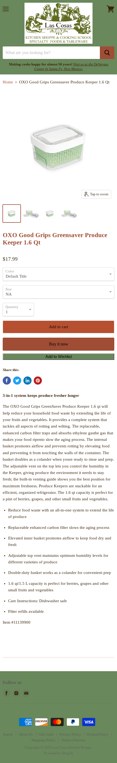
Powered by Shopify (58, 753)
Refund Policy (97, 734)
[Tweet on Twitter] (17, 380)
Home (8, 82)
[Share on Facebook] (7, 380)
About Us (26, 734)
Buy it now (58, 344)
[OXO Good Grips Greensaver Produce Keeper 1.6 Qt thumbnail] (11, 213)
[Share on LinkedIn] (27, 380)
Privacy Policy (70, 734)
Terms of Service (73, 740)
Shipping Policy (44, 740)
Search (8, 734)
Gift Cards (46, 734)
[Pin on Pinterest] (38, 380)
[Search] (107, 52)
